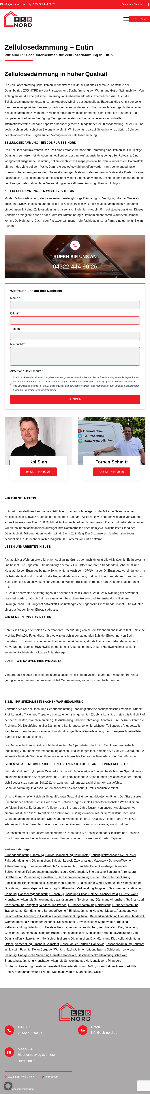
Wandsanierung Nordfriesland (75, 899)
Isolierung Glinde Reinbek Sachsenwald (91, 894)
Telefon (15, 328)
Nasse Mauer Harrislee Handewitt (82, 944)
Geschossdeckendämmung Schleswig (102, 955)
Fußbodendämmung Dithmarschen (27, 860)
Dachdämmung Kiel (103, 938)
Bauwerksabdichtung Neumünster (67, 855)
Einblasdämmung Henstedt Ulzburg (92, 910)
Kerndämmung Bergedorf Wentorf (46, 910)
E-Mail (15, 313)
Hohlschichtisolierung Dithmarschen (65, 938)
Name (15, 298)
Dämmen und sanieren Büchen (41, 932)
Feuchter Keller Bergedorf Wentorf (42, 949)
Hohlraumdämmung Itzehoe (32, 971)
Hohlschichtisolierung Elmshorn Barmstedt (32, 966)
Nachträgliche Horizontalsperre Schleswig (93, 949)
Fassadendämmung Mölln (78, 966)
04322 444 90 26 (75, 266)
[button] (8, 1086)
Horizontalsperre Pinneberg (103, 960)
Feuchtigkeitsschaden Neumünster (113, 855)
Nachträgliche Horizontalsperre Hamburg (89, 932)
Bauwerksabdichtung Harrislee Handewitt (117, 916)
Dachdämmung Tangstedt (21, 905)
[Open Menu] (126, 19)
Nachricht (17, 344)
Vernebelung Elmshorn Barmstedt (37, 944)
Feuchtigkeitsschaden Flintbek (77, 927)
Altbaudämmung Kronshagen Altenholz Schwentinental (40, 866)
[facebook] (148, 4)
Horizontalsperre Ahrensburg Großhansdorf (47, 888)
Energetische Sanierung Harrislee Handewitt (47, 955)
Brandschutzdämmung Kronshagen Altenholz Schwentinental (44, 960)
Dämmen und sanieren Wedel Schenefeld (92, 882)
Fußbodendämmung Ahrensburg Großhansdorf (56, 871)
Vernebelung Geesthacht (40, 877)
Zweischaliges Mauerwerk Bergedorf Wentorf (103, 860)
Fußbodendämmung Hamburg (24, 855)
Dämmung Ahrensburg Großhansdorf (120, 899)
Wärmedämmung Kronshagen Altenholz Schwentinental (41, 921)
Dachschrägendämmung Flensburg (41, 894)
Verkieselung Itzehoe (53, 905)
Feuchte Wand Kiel (110, 927)
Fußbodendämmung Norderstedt (89, 905)
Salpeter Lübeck (62, 860)
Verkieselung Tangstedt (92, 888)
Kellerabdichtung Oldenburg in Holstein (30, 927)
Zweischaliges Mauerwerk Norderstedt (104, 921)
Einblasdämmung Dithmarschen (43, 882)
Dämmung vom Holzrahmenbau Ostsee (77, 971)
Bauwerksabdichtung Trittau (70, 916)
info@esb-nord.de (104, 1033)
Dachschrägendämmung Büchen (79, 877)
